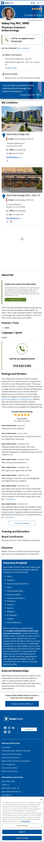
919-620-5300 (22, 366)
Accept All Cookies (22, 838)
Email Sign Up (7, 795)
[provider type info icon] (41, 20)
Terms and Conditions (9, 768)
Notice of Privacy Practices (11, 758)
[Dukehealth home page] (5, 3)
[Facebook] (5, 728)
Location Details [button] (11, 68)
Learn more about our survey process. (17, 399)
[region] (22, 819)
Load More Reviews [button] (22, 523)
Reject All (22, 832)
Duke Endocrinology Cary (17, 134)
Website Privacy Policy (9, 771)
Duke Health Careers (9, 788)
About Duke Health (8, 781)
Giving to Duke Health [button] (20, 703)
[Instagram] (9, 728)
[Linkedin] (13, 728)
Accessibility (6, 747)
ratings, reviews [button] (33, 15)
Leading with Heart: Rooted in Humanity (16, 751)
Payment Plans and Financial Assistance (16, 761)
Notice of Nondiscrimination (12, 754)
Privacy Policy (25, 821)
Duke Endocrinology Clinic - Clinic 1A (23, 195)
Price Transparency (8, 764)
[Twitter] (5, 732)
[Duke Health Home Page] (14, 718)
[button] (33, 2)
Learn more (15, 295)
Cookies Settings (22, 826)
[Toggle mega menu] (38, 2)
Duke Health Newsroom (10, 792)
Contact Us (29, 729)
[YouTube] (9, 732)
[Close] (41, 799)
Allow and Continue (15, 300)
